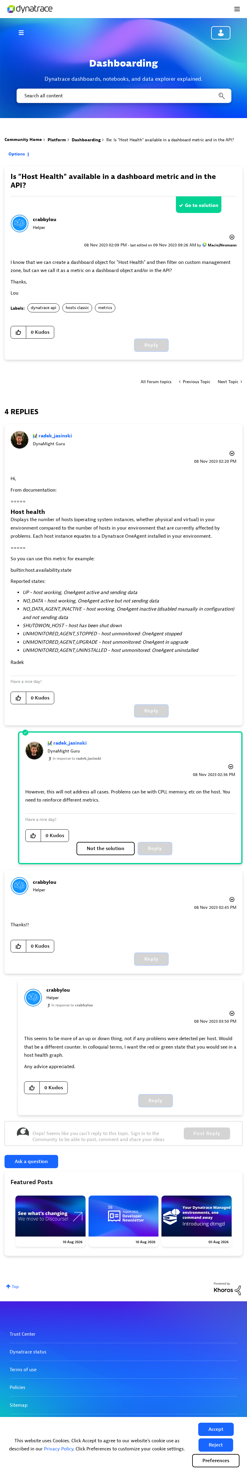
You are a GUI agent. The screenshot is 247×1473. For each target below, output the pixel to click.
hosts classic (77, 307)
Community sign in (220, 32)
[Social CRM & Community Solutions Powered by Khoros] (227, 1288)
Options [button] (16, 154)
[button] (216, 1429)
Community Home (23, 139)
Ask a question (31, 1162)
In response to (77, 758)
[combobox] (123, 96)
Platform (57, 139)
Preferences (215, 1461)
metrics (105, 307)
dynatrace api (43, 307)
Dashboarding (86, 139)
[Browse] (24, 32)
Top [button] (15, 1286)
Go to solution (201, 205)
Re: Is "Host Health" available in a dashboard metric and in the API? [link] (170, 139)
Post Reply (206, 1134)
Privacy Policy (58, 1449)
